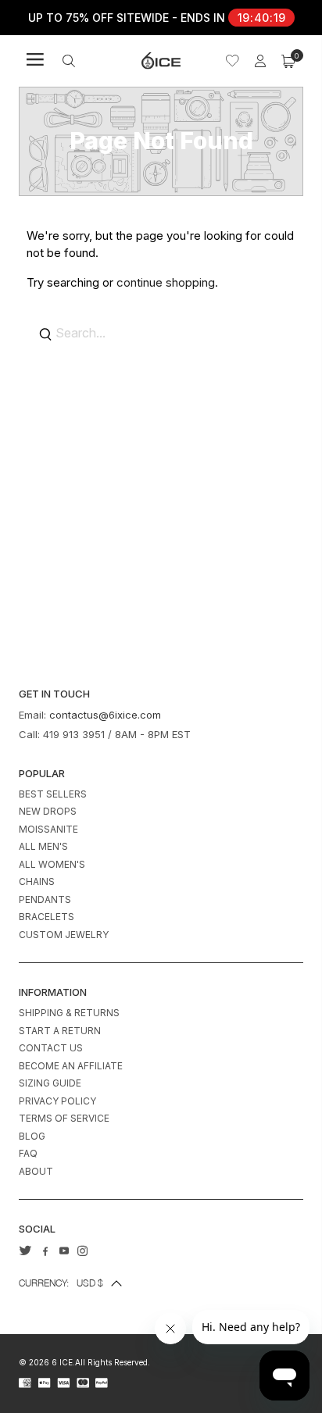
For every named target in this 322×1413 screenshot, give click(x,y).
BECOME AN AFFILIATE (71, 1066)
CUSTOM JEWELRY (64, 934)
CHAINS (37, 881)
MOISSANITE (48, 829)
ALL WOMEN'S (52, 864)
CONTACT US (51, 1048)
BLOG (32, 1136)
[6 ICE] (161, 61)
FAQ (28, 1153)
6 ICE (62, 1362)
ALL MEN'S (43, 846)
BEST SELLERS (53, 794)
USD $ (61, 1283)
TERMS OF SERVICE (64, 1118)
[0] (288, 61)
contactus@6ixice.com (105, 714)
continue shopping (165, 282)
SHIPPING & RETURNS (69, 1013)
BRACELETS (46, 916)
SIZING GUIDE (50, 1083)
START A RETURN (60, 1031)
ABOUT (36, 1171)
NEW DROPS (48, 811)
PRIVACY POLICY (57, 1101)
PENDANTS (45, 899)
